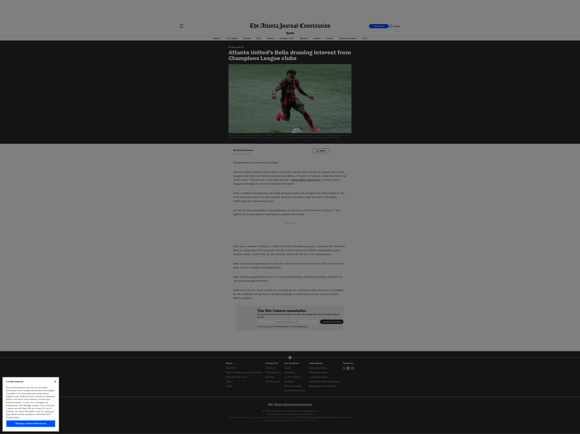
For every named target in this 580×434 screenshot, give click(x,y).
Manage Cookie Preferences (30, 424)
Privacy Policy (12, 417)
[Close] (55, 381)
